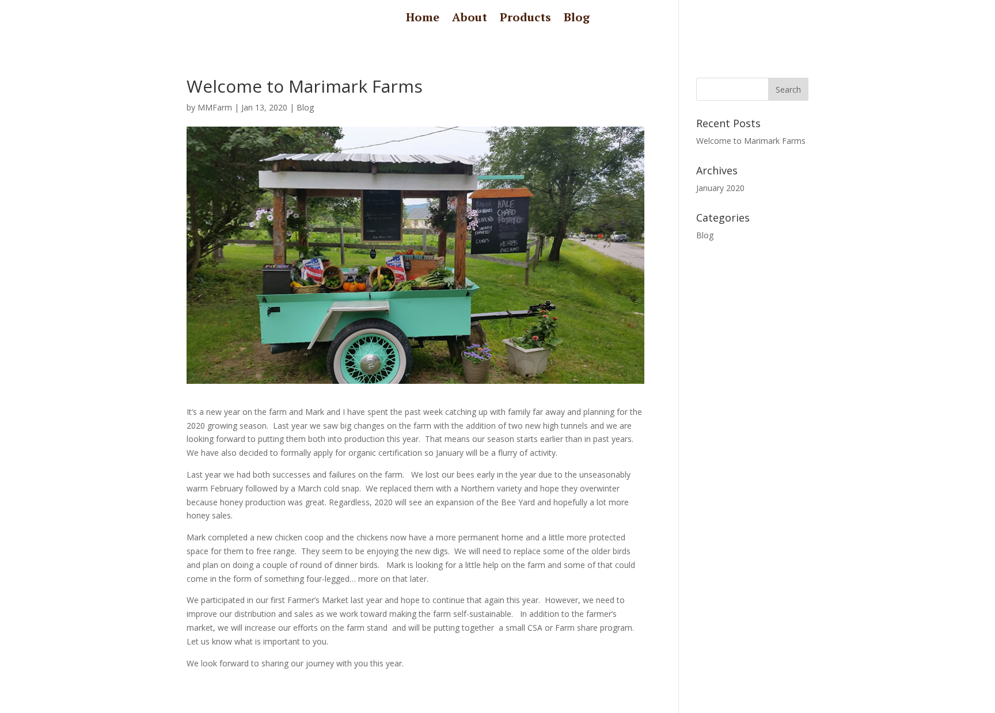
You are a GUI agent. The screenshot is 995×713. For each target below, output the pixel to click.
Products (525, 19)
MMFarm (215, 107)
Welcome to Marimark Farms (751, 140)
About (469, 19)
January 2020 (720, 187)
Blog (577, 19)
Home (422, 19)
